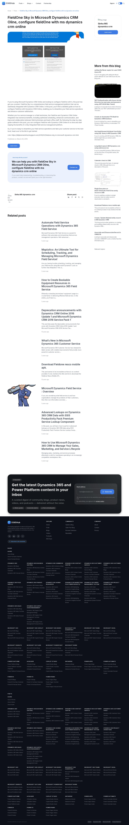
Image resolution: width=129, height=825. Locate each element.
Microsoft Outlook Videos (34, 789)
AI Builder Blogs (31, 664)
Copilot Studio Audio (51, 804)
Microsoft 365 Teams (92, 628)
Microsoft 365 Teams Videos (92, 772)
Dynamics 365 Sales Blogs (15, 608)
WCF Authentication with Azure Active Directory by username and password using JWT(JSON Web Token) (108, 102)
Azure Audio (11, 704)
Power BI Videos (12, 812)
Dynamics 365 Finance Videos (35, 733)
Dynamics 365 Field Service (14, 583)
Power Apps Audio (89, 804)
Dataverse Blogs (69, 664)
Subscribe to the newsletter (18, 541)
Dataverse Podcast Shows (72, 669)
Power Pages (50, 676)
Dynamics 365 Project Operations (111, 583)
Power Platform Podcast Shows (16, 671)
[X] (78, 197)
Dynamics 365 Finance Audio (35, 735)
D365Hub (10, 3)
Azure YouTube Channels (15, 556)
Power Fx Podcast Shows (34, 684)
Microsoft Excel (109, 628)
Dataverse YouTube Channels (73, 666)
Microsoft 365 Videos (13, 772)
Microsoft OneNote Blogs (14, 648)
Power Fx (30, 676)
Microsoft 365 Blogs (13, 631)
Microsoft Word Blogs (71, 648)
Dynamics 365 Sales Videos (15, 752)
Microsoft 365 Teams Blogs (91, 631)
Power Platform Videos (14, 801)
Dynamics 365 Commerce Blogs (55, 566)
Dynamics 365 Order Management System (91, 583)
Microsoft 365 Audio (13, 775)
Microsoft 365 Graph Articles (54, 770)
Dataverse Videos (70, 801)
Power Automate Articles (110, 799)
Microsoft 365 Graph (53, 628)
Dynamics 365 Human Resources (53, 583)
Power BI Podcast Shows (14, 684)
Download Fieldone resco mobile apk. (107, 205)
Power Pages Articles (52, 810)
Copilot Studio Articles (52, 799)
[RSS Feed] (22, 536)
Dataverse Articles (70, 799)
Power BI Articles (12, 810)
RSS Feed (49, 539)
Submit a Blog (69, 524)
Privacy (97, 530)
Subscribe (108, 492)
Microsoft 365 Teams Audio (92, 775)
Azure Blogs (11, 554)
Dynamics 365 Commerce (54, 563)
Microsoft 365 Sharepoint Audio (74, 781)
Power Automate (110, 661)
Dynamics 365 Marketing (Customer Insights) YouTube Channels (73, 593)
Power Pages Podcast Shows (54, 686)
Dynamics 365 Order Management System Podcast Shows (92, 600)
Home (9, 11)
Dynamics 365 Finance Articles (35, 730)
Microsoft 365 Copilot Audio (34, 775)
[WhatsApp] (82, 197)
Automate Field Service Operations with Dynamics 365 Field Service (60, 225)
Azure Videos (11, 702)
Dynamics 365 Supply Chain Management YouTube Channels (34, 617)
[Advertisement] (46, 87)
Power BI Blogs (12, 679)
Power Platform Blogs (13, 664)
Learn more (13, 145)
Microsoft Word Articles (71, 787)
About (96, 524)
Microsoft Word (71, 645)
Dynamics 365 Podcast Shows (16, 573)
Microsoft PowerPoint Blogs (53, 648)
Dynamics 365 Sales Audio (15, 755)
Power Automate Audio (110, 804)
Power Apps (88, 661)
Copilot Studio (51, 661)
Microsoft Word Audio (71, 792)
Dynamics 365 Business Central (35, 564)
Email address (81, 487)
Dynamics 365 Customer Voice (112, 564)
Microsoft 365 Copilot (35, 628)
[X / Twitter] (9, 536)
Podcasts (49, 536)
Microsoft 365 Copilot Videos (35, 772)
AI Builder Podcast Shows (34, 669)
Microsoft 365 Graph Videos (54, 772)
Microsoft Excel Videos (110, 772)
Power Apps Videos (89, 801)
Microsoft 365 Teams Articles (92, 770)
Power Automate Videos (110, 801)
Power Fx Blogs (31, 679)
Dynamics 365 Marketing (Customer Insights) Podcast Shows (73, 600)
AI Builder (30, 661)
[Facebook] (72, 197)
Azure (10, 551)
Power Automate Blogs (110, 664)
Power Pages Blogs (51, 679)
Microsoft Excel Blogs (109, 631)
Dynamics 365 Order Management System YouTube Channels (92, 593)
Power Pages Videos (51, 812)
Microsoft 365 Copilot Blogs (34, 631)
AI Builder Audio (31, 804)
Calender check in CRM (103, 160)
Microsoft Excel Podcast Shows (112, 638)
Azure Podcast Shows (14, 559)
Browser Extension (71, 530)
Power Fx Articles (31, 810)
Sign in (112, 3)
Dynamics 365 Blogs (13, 566)
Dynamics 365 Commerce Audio (55, 720)
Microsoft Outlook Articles (34, 787)
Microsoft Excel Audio (109, 775)
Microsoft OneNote (15, 645)
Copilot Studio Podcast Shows (54, 671)
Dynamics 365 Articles (14, 711)
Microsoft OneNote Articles (15, 787)
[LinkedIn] (68, 197)
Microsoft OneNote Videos (15, 789)
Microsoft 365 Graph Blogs (53, 631)
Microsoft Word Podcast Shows (73, 655)
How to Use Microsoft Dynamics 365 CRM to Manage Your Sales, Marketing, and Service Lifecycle (61, 445)
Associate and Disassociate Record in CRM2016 (108, 233)
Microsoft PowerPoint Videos (54, 789)
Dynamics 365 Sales (14, 606)
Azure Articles (11, 699)
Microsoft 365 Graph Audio (53, 775)
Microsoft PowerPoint (54, 645)
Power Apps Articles (90, 799)
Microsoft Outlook (34, 645)
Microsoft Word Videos (71, 789)
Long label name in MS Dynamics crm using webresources (107, 147)
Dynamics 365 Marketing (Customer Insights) (74, 583)
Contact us (73, 167)
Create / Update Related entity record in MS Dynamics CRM (108, 219)
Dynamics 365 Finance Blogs (35, 585)
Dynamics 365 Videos (14, 714)
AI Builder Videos (31, 801)
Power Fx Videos (31, 812)
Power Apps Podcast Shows (92, 669)
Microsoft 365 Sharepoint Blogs (73, 632)
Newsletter (69, 533)
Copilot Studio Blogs (51, 664)
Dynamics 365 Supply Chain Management (34, 606)
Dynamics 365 (12, 563)
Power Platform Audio (14, 804)
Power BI (11, 676)
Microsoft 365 (13, 628)
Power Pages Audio (51, 815)
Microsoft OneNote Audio (15, 792)
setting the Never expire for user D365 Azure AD (108, 71)
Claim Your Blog (70, 527)
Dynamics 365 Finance (34, 582)
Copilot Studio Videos (52, 801)
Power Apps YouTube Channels (93, 666)
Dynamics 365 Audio (13, 716)
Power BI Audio (12, 815)
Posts (20, 3)
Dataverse (68, 661)
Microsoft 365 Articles (14, 770)
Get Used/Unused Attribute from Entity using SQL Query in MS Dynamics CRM (108, 132)
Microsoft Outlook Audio (33, 792)
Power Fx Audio (31, 815)
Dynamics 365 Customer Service (93, 564)
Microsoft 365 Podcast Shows (16, 638)
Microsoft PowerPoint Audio (53, 792)
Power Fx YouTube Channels (35, 682)
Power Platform (13, 661)
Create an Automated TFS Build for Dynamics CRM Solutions (107, 118)
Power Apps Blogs (89, 664)
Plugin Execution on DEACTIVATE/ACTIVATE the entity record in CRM (106, 190)
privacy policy (100, 501)
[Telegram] (75, 197)
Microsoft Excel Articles (110, 770)
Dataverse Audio (69, 804)
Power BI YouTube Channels (15, 682)
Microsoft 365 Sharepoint (70, 628)
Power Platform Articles (14, 799)
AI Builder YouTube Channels (35, 666)
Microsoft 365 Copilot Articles (35, 770)
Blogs (29, 3)
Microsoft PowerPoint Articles (54, 787)
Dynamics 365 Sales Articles (15, 750)
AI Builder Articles (32, 799)
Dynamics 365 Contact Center (73, 564)
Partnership (47, 3)
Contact (38, 3)
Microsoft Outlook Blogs (33, 648)
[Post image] (23, 231)
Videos (48, 533)
